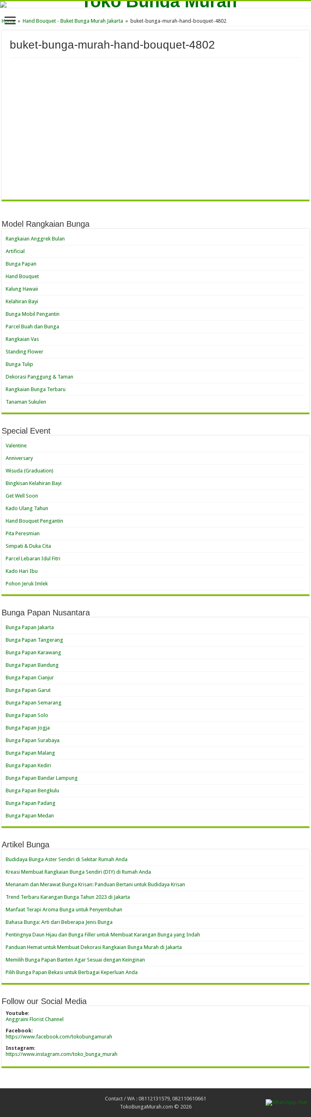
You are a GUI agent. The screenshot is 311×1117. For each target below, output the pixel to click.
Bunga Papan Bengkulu (32, 790)
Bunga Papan (21, 264)
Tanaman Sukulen (26, 402)
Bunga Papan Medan (30, 816)
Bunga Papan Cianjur (30, 677)
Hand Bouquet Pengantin (34, 521)
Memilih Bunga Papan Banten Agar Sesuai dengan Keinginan (75, 960)
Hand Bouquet (22, 276)
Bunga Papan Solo (27, 715)
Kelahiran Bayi (22, 301)
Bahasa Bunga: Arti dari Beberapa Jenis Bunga (59, 922)
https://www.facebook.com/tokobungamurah (59, 1037)
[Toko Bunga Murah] (155, 4)
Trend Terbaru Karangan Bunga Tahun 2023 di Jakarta (68, 897)
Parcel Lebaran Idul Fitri (33, 558)
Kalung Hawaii (22, 289)
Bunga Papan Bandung (32, 665)
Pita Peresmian (23, 533)
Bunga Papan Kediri (28, 765)
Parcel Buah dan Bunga (32, 326)
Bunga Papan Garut (28, 690)
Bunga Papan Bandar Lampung (42, 778)
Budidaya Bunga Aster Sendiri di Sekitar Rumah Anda (67, 859)
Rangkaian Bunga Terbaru (36, 389)
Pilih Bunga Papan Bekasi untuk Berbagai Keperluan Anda (72, 972)
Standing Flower (24, 352)
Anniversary (19, 458)
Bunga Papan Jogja (28, 728)
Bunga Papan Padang (30, 803)
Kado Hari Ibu (22, 571)
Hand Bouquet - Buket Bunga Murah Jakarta (73, 21)
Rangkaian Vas (22, 339)
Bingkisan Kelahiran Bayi (34, 483)
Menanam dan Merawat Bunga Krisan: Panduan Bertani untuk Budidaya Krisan (95, 884)
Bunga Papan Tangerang (34, 640)
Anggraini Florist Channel (35, 1019)
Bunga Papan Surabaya (33, 740)
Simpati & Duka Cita (28, 546)
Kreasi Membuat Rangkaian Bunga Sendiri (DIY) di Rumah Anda (78, 872)
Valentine (16, 446)
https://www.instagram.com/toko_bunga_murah (61, 1054)
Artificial (15, 251)
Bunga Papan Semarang (34, 703)
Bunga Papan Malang (30, 753)
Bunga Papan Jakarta (30, 627)
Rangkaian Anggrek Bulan (35, 239)
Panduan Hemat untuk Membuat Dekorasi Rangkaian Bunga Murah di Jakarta (94, 947)
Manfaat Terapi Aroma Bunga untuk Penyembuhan (64, 909)
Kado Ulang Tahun (27, 508)
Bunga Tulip (19, 364)
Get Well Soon (22, 496)
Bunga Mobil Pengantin (33, 314)
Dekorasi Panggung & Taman (39, 377)
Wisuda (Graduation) (29, 471)
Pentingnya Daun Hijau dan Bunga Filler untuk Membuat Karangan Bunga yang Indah (103, 935)
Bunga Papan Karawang (33, 652)
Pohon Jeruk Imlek (27, 584)
